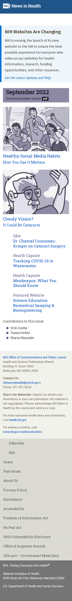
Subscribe (16, 443)
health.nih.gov (17, 420)
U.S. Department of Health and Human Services (33, 586)
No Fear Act (12, 527)
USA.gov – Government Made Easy (31, 556)
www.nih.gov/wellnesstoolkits (22, 432)
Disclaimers (12, 499)
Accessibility (13, 509)
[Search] (58, 6)
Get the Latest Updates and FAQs (28, 78)
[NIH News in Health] (22, 7)
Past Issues (12, 471)
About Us (10, 480)
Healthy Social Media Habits (31, 156)
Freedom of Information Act (25, 518)
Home (8, 462)
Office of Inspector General (24, 546)
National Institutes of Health (21, 573)
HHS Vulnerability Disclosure (27, 537)
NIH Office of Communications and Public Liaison (34, 357)
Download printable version (23, 98)
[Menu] (66, 6)
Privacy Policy (15, 490)
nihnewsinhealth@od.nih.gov (21, 382)
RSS (12, 453)
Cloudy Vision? (18, 219)
